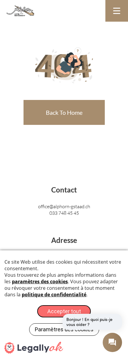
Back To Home (64, 112)
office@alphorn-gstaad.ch (64, 206)
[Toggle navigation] (116, 11)
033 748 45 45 (64, 213)
